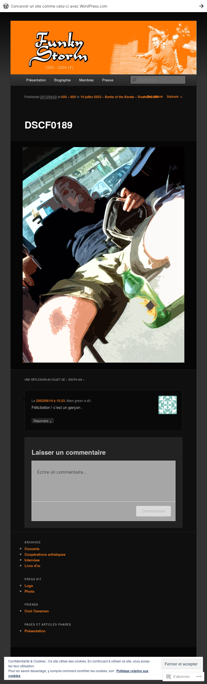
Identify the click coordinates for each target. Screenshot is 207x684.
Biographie (62, 79)
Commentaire (153, 511)
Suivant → (174, 96)
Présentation (36, 79)
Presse (107, 79)
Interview (32, 560)
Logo (29, 585)
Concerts (32, 548)
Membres (86, 79)
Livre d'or (32, 565)
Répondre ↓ (43, 420)
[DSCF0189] (103, 255)
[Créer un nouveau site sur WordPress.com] (103, 6)
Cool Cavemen (37, 610)
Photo (29, 591)
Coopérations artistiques (45, 554)
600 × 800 (68, 96)
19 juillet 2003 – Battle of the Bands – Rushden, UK (119, 96)
